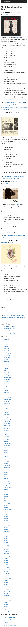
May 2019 (6, 498)
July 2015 (6, 582)
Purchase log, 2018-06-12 (11, 181)
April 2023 (6, 412)
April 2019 (6, 500)
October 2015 (7, 577)
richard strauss (10, 109)
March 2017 (6, 545)
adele (5, 315)
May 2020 (6, 476)
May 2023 (6, 410)
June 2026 (6, 343)
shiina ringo (16, 320)
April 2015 (6, 588)
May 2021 (6, 454)
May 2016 (6, 564)
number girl (19, 176)
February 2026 (7, 350)
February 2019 (7, 503)
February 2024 (7, 394)
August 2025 (6, 361)
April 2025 (6, 368)
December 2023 (7, 397)
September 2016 (7, 556)
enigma (13, 104)
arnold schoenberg (8, 102)
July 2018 (6, 516)
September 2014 (7, 600)
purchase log (18, 237)
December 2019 (7, 485)
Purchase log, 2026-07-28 (10, 332)
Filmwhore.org (7, 620)
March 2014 (6, 611)
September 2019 (7, 491)
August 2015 (6, 580)
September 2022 (7, 425)
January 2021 (6, 461)
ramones (5, 109)
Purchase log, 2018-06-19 (11, 113)
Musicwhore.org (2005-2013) (10, 617)
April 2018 (6, 522)
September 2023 (7, 403)
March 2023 (6, 414)
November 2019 (7, 487)
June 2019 (6, 496)
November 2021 (7, 443)
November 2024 (7, 377)
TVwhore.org (6, 622)
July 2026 (6, 341)
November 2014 (7, 597)
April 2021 (6, 456)
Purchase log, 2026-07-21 (9, 333)
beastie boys (16, 315)
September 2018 (7, 513)
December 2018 (7, 507)
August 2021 (6, 449)
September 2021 (7, 447)
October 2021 (7, 445)
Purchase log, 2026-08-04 (10, 330)
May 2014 (6, 608)
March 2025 (6, 370)
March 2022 (6, 436)
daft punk (10, 235)
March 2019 (6, 502)
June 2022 (6, 430)
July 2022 (6, 428)
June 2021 (6, 452)
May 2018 (6, 520)
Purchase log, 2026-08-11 (9, 328)
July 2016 (6, 560)
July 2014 (6, 604)
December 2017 (7, 529)
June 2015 (6, 584)
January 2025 (7, 374)
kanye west (20, 105)
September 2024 (7, 381)
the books (24, 237)
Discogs (24, 37)
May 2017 (6, 542)
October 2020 (7, 467)
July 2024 (6, 385)
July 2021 (6, 450)
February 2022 (7, 438)
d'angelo (6, 176)
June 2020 (6, 474)
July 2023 (6, 407)
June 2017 (6, 540)
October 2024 (7, 379)
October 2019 (7, 489)
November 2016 (7, 553)
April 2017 (6, 544)
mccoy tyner (4, 237)
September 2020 (7, 469)
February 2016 (7, 569)
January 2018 (6, 527)
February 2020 (7, 481)
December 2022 (7, 419)
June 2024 (6, 386)
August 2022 (6, 427)
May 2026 (6, 344)
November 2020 (7, 465)
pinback (13, 237)
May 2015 (6, 586)
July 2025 (6, 363)
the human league (15, 178)
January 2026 (7, 352)
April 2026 (6, 346)
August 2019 (6, 492)
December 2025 (7, 353)
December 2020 (7, 463)
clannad (5, 235)
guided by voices (16, 235)
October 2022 (7, 423)
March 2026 (6, 348)
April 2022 (6, 434)
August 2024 (6, 383)
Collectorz (17, 37)
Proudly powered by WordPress (9, 625)
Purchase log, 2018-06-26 (11, 12)
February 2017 (7, 547)
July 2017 (6, 538)
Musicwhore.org (6, 1)
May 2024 (6, 388)
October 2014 (7, 599)
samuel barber (10, 320)
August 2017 (6, 536)
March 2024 (6, 392)
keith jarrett (18, 319)
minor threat (12, 107)
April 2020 (6, 478)
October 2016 (7, 555)
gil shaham (22, 317)
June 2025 (6, 364)
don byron (21, 315)
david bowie (3, 104)
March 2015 (6, 589)
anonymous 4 (9, 315)
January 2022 (7, 439)
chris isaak (14, 102)
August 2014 (6, 602)
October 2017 (7, 533)
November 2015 (7, 575)
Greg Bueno (12, 14)
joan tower (15, 105)
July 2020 (6, 472)
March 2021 (6, 458)
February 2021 (7, 460)
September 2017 (7, 535)
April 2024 (6, 390)
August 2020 (6, 471)
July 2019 (6, 494)
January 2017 (6, 549)
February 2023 (7, 416)
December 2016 (7, 551)
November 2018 (7, 509)
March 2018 (6, 524)
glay (9, 176)
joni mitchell (13, 176)
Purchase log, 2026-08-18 (9, 326)
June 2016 (6, 562)
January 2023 (7, 417)
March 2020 (6, 480)
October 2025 (7, 357)
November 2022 (7, 421)
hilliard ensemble (5, 319)
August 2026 (6, 339)
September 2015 (7, 578)
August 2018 (6, 514)
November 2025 (7, 355)
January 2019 (6, 505)
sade (4, 178)
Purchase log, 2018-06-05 (11, 240)
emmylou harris (4, 317)
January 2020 (7, 483)
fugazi (10, 105)
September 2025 (7, 359)
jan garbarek (12, 319)
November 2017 (7, 531)
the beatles (7, 178)
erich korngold (11, 317)
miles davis (23, 319)
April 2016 (6, 566)
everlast (17, 317)
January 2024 (7, 396)
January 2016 (6, 571)
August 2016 (6, 558)
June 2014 (6, 606)
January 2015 (6, 593)
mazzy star (22, 235)
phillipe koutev (19, 107)
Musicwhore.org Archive (9, 619)
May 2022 (6, 432)
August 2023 (6, 405)
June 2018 (6, 518)
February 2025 (7, 372)
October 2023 (7, 401)
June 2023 (6, 408)
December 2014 (7, 595)
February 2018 (7, 525)
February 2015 (7, 591)
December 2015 (7, 573)
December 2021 (7, 441)
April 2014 (6, 609)
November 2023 (7, 399)
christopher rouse (21, 102)
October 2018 (7, 511)
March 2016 (6, 567)
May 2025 (6, 366)
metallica (7, 107)
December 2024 (7, 375)
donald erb (9, 104)
